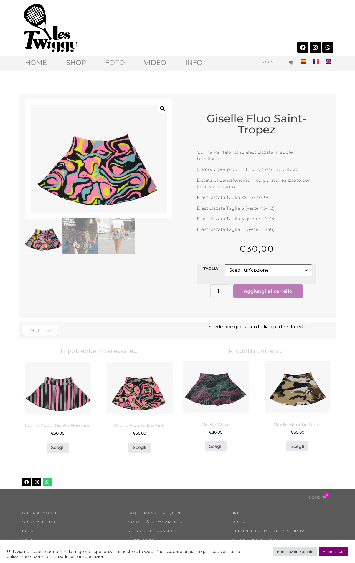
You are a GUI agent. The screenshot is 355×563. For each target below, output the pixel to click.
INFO (193, 62)
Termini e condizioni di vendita (269, 531)
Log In (267, 62)
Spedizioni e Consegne (154, 531)
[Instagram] (315, 47)
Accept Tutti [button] (334, 551)
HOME (36, 62)
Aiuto (239, 522)
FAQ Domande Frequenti (156, 513)
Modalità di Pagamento (155, 522)
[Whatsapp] (327, 47)
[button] (163, 108)
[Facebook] (302, 47)
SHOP (76, 62)
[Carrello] (291, 62)
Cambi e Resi (141, 539)
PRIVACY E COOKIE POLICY (261, 539)
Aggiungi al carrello (268, 291)
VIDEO (155, 62)
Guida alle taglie (42, 522)
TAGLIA (210, 269)
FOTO (115, 62)
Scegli (57, 447)
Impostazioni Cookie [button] (294, 551)
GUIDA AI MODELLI (41, 513)
